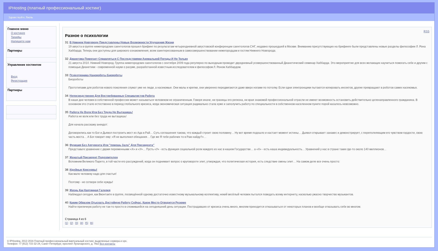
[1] (66, 223)
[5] (86, 223)
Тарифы (16, 37)
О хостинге (18, 33)
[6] (91, 223)
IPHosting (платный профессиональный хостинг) (54, 8)
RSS (426, 31)
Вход (14, 76)
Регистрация (19, 80)
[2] (71, 223)
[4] (81, 223)
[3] (76, 223)
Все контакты (107, 243)
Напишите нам (20, 41)
